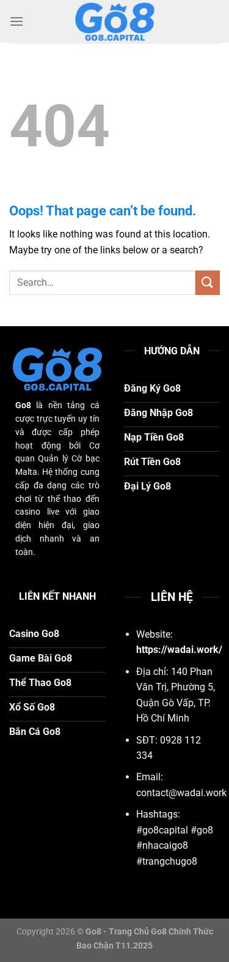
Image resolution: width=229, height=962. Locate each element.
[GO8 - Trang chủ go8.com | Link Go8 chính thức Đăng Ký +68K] (115, 21)
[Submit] (207, 282)
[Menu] (16, 21)
